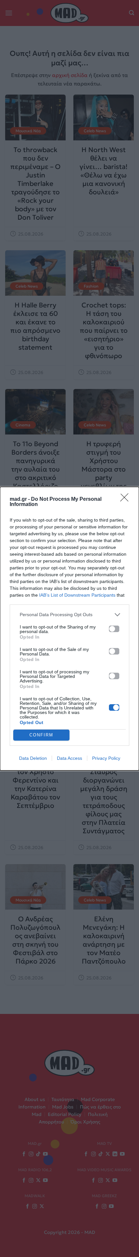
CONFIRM (41, 734)
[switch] (114, 629)
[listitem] (69, 614)
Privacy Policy (106, 758)
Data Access (69, 758)
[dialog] (69, 629)
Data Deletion (33, 758)
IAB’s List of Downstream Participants (77, 595)
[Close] (126, 499)
